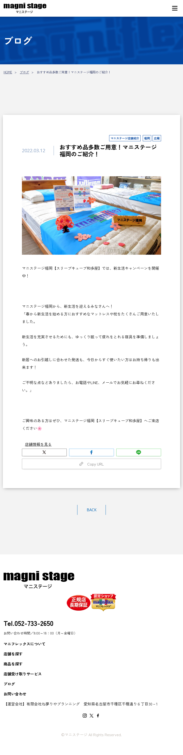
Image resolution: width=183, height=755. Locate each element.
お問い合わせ (15, 694)
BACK (92, 509)
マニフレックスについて (25, 644)
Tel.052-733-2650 (28, 623)
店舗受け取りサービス (23, 674)
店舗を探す (13, 654)
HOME (8, 72)
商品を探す (13, 664)
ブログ (24, 72)
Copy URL (93, 464)
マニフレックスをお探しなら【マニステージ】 (25, 8)
